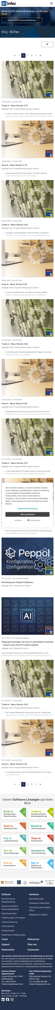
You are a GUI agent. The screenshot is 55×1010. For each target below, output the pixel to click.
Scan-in (36, 169)
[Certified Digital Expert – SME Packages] (49, 882)
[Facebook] (7, 999)
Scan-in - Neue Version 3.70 (14, 165)
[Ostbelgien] (36, 882)
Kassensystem (8, 930)
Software (6, 894)
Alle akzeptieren (27, 514)
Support (6, 944)
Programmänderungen (23, 109)
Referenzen (33, 939)
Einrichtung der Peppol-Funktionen (17, 582)
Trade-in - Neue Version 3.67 (15, 463)
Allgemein (18, 648)
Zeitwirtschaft (8, 926)
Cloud (5, 939)
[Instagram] (12, 999)
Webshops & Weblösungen (14, 935)
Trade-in (36, 109)
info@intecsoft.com (15, 984)
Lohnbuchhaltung (9, 922)
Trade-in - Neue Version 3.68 (15, 344)
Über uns (32, 944)
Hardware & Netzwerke (39, 903)
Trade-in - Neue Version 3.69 (15, 225)
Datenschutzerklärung (27, 508)
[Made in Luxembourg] (25, 882)
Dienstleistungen (36, 899)
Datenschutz (8, 949)
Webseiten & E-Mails (38, 914)
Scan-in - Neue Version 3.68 (14, 403)
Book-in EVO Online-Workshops (22, 20)
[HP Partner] (19, 882)
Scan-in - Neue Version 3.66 (14, 764)
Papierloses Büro (9, 913)
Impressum (33, 949)
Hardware (34, 894)
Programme (19, 586)
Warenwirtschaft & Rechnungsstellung (10, 907)
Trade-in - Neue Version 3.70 (15, 105)
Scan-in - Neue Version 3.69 (14, 284)
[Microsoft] (8, 882)
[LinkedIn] (3, 999)
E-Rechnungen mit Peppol (13, 918)
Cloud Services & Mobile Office (40, 909)
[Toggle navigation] (51, 3)
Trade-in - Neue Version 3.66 (15, 704)
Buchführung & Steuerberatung (8, 900)
